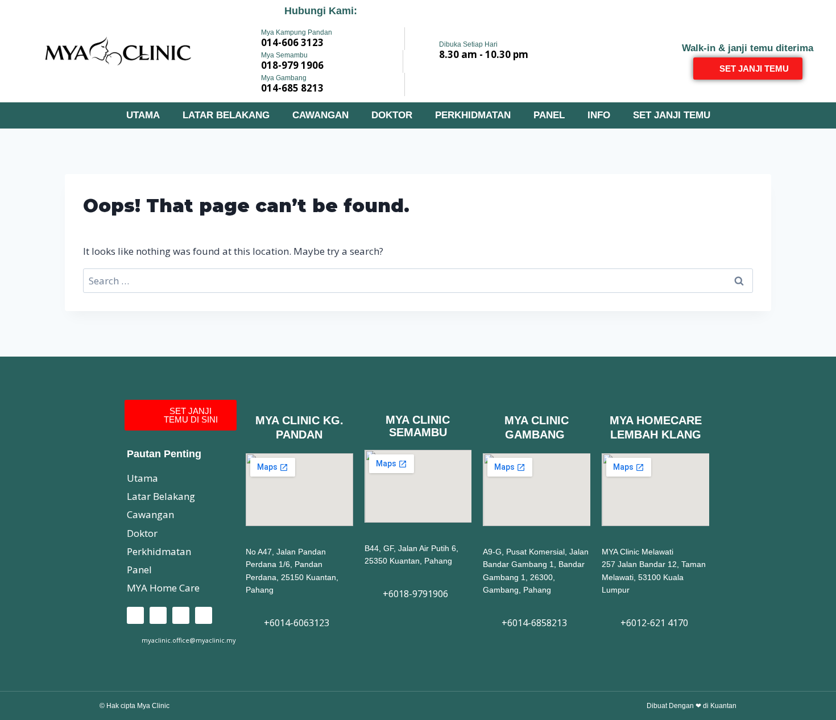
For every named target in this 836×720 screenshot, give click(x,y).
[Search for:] (418, 280)
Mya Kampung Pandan (296, 32)
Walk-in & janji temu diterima (747, 48)
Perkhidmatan (473, 115)
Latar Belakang (226, 115)
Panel (549, 115)
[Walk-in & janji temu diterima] (747, 31)
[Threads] (203, 615)
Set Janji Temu (671, 115)
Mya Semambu (284, 55)
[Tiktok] (180, 615)
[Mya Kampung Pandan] (246, 37)
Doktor (391, 115)
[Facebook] (135, 615)
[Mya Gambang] (246, 83)
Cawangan (320, 115)
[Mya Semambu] (246, 60)
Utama (143, 115)
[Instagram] (158, 615)
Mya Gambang (284, 78)
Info (598, 115)
